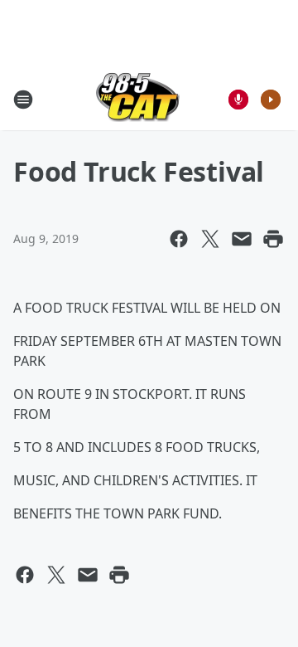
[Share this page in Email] (241, 239)
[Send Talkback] (238, 99)
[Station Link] (138, 99)
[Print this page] (273, 239)
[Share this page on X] (210, 239)
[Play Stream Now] (271, 99)
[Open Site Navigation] (23, 99)
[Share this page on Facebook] (178, 239)
